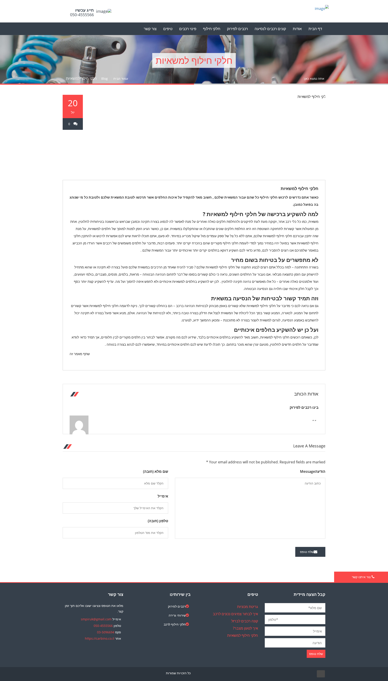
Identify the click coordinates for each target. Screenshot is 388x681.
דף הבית (315, 28)
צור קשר (150, 28)
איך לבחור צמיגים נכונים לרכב (235, 613)
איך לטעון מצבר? (245, 628)
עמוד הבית (120, 78)
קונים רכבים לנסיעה (270, 28)
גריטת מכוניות (247, 606)
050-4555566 (103, 626)
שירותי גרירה (177, 615)
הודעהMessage (312, 471)
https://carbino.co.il (99, 638)
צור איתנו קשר (362, 577)
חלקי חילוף (211, 28)
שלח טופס (307, 552)
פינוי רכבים (187, 28)
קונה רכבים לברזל (244, 621)
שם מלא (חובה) (155, 471)
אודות (297, 28)
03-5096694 (105, 632)
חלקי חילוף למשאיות (299, 188)
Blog (104, 78)
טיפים (167, 28)
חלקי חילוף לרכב (175, 624)
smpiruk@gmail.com (96, 619)
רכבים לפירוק (237, 28)
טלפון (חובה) (158, 520)
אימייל (163, 496)
